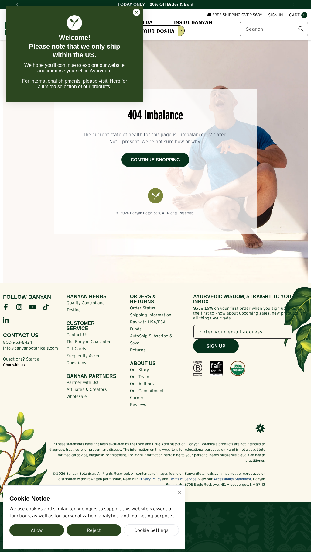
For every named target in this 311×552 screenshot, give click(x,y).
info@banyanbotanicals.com (30, 348)
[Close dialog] (136, 12)
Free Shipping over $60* (237, 14)
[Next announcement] (293, 4)
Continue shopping (155, 159)
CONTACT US (21, 335)
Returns (137, 349)
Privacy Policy (150, 479)
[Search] (301, 29)
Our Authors (142, 383)
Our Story (139, 369)
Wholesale (77, 396)
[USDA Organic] (237, 368)
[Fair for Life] (216, 368)
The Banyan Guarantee (89, 341)
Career (137, 397)
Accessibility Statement (232, 479)
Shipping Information (150, 314)
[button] (298, 15)
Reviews (138, 404)
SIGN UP (216, 346)
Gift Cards (76, 348)
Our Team (139, 376)
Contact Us (77, 334)
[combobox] (274, 29)
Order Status (142, 307)
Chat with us (14, 365)
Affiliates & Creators (87, 389)
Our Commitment (147, 390)
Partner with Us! (82, 382)
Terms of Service (182, 479)
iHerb (114, 81)
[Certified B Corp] (197, 368)
